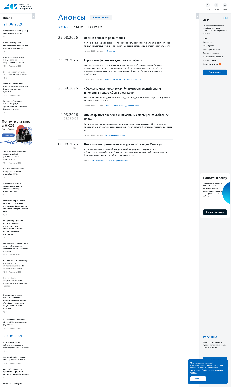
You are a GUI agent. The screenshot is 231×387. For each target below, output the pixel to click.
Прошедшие (95, 27)
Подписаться (215, 72)
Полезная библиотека (213, 57)
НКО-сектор (110, 51)
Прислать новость (211, 53)
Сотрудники (208, 46)
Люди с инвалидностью (115, 135)
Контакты (207, 42)
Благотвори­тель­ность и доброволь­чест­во (123, 79)
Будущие (78, 27)
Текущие (63, 27)
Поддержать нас (210, 64)
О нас (205, 38)
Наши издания (209, 60)
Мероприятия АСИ (211, 49)
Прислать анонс (101, 17)
